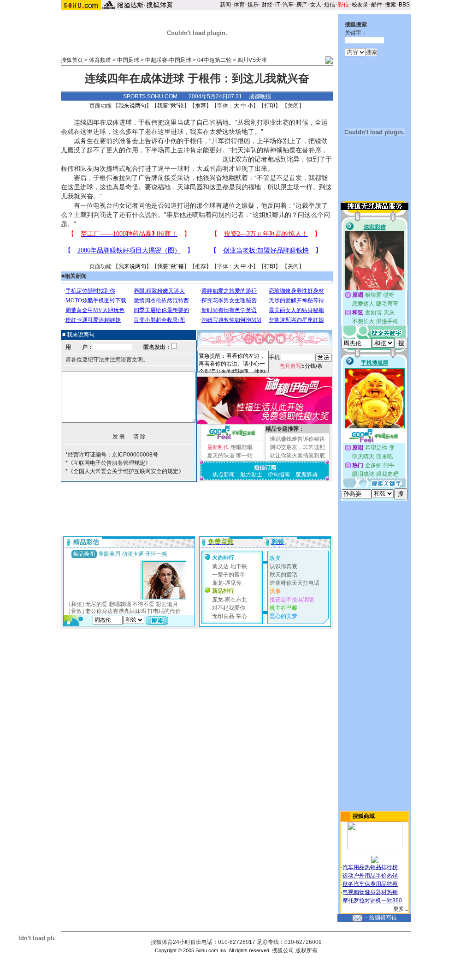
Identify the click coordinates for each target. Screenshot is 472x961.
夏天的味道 (221, 455)
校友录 (360, 4)
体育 (239, 4)
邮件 (376, 4)
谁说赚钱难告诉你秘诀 (297, 439)
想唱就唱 (241, 447)
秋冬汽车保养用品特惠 (370, 884)
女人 (315, 4)
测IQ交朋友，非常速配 (297, 447)
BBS (404, 4)
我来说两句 (132, 105)
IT (277, 4)
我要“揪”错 (170, 105)
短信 (329, 4)
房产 (301, 4)
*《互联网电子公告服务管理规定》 (108, 463)
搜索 (390, 4)
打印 (269, 105)
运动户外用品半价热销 (370, 875)
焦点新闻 (223, 474)
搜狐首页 (72, 60)
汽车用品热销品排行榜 (370, 867)
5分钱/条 (301, 366)
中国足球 (128, 60)
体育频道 (100, 60)
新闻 (225, 4)
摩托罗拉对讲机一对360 (372, 900)
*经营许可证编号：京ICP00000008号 (111, 454)
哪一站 (244, 455)
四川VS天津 (252, 60)
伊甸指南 (279, 474)
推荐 (200, 105)
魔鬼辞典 (306, 474)
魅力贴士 (251, 474)
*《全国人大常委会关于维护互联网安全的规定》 (124, 471)
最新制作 (218, 447)
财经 (266, 4)
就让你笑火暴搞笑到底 (297, 455)
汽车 (288, 4)
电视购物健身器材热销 (370, 892)
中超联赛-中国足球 (168, 60)
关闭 (293, 105)
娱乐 (253, 4)
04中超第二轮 (214, 60)
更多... (400, 909)
